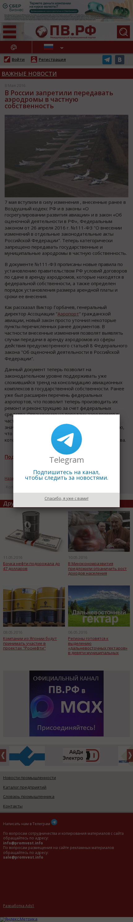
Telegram (66, 459)
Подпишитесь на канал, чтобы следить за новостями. (66, 474)
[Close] (119, 414)
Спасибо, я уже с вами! (66, 498)
